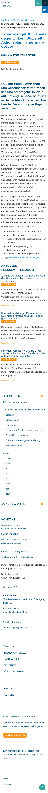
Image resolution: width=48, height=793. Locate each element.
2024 (8, 468)
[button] (45, 3)
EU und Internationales (17, 435)
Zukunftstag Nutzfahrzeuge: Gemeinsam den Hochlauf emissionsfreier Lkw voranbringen (23, 278)
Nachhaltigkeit (12, 659)
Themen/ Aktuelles (15, 653)
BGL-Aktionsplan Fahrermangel (24, 257)
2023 (8, 473)
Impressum (7, 785)
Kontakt (8, 688)
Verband (10, 415)
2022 (8, 478)
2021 (4, 54)
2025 (8, 463)
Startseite (6, 20)
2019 (8, 494)
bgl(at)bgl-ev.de (17, 622)
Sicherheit (10, 665)
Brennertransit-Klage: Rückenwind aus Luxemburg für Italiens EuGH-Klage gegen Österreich (23, 316)
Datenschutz (7, 778)
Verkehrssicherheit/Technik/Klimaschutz (25, 410)
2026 (8, 458)
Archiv (6, 453)
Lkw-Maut (11, 425)
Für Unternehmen (14, 671)
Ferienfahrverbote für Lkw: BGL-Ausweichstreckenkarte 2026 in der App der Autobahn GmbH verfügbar (23, 353)
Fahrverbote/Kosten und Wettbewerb (24, 430)
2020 (8, 489)
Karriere (9, 695)
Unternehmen (12, 420)
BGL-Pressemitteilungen (24, 20)
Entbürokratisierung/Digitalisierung (23, 440)
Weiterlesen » (7, 306)
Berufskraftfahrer (14, 445)
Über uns (9, 646)
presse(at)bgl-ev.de (17, 551)
